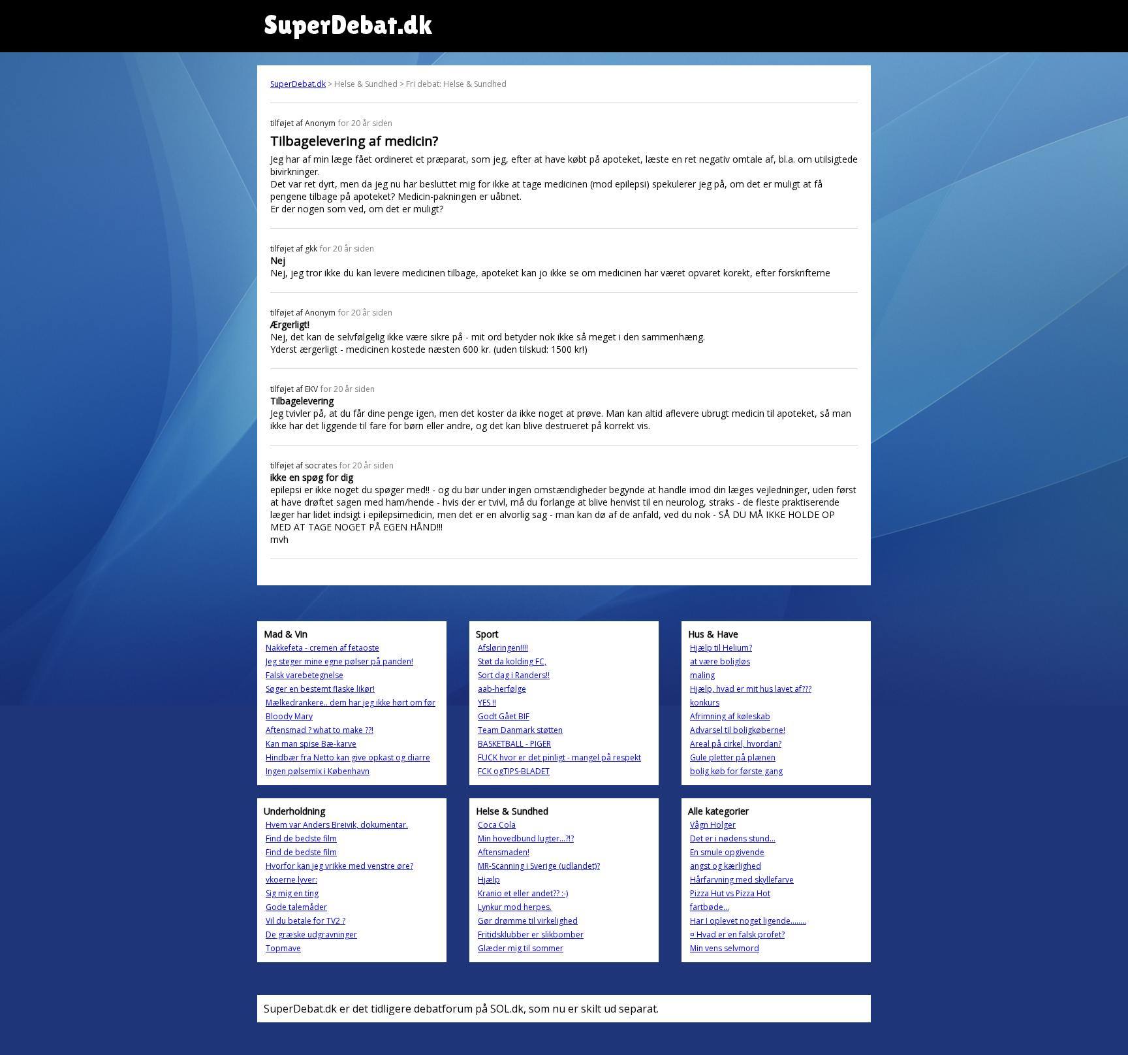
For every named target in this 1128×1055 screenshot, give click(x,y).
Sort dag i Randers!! (514, 675)
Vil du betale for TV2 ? (305, 920)
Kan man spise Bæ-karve (311, 743)
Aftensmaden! (503, 852)
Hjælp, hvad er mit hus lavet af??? (750, 688)
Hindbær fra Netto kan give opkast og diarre (348, 757)
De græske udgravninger (311, 934)
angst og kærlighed (725, 865)
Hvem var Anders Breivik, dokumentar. (337, 824)
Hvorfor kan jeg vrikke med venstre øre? (339, 865)
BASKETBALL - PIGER (514, 743)
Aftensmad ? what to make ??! (319, 730)
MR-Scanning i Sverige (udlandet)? (539, 865)
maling (702, 675)
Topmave (283, 948)
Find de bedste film (301, 838)
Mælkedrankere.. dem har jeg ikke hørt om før (350, 702)
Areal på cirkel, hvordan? (735, 743)
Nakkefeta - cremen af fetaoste (322, 647)
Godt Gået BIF (503, 716)
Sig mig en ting (292, 893)
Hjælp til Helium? (721, 647)
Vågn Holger (713, 824)
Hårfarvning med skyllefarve (742, 879)
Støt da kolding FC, (512, 661)
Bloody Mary (289, 716)
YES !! (487, 702)
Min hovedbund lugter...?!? (526, 838)
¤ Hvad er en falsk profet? (737, 934)
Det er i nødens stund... (733, 838)
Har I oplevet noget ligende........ (748, 920)
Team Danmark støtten (520, 730)
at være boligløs (720, 661)
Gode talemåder (296, 907)
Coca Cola (497, 824)
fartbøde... (709, 907)
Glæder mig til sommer (520, 948)
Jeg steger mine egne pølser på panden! (339, 661)
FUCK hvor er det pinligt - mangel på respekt (559, 757)
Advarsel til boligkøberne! (737, 730)
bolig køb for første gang (736, 771)
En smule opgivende (727, 852)
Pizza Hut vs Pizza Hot (730, 893)
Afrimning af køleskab (730, 716)
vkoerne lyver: (291, 879)
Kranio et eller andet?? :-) (523, 893)
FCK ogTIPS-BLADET (514, 771)
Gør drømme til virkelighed (528, 920)
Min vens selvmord (724, 948)
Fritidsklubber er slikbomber (531, 934)
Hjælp (489, 879)
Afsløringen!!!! (503, 647)
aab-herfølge (502, 688)
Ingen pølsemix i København (317, 771)
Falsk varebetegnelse (304, 675)
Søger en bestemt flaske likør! (320, 688)
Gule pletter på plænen (733, 757)
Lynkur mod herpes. (515, 907)
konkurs (704, 702)
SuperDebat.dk (298, 83)
